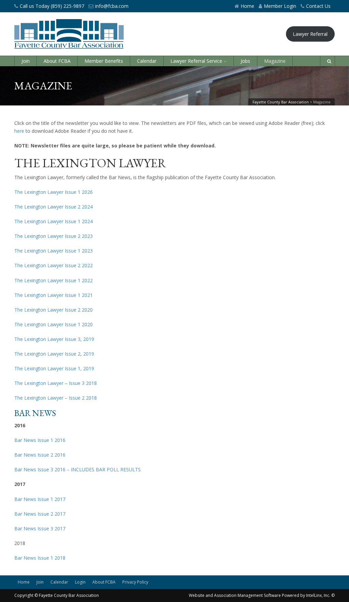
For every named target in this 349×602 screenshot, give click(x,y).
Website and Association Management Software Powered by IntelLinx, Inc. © (262, 595)
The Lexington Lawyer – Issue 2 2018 (55, 398)
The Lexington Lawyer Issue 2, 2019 (54, 353)
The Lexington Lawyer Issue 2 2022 (53, 265)
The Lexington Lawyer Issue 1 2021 (53, 295)
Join (25, 61)
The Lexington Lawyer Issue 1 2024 (53, 221)
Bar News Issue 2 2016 (39, 455)
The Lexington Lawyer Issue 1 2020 (53, 324)
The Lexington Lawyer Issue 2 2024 (53, 206)
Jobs (245, 61)
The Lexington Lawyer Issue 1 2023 (53, 250)
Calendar (146, 61)
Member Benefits (104, 61)
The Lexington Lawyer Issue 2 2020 (53, 309)
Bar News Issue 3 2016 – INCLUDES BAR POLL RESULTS (77, 469)
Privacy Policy (135, 582)
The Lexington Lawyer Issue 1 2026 (53, 192)
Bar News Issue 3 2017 (39, 528)
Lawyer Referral (310, 34)
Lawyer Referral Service (196, 61)
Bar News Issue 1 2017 (39, 499)
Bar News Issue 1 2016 (39, 440)
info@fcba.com (111, 6)
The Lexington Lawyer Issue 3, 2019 (54, 339)
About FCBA (57, 61)
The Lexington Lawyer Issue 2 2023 (53, 236)
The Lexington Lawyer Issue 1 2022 (53, 280)
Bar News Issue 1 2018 (39, 558)
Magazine (275, 61)
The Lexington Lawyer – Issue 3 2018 (55, 383)
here (19, 131)
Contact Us (318, 6)
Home (247, 6)
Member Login (280, 6)
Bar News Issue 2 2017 (39, 514)
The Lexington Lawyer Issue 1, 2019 (54, 368)
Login (80, 582)
